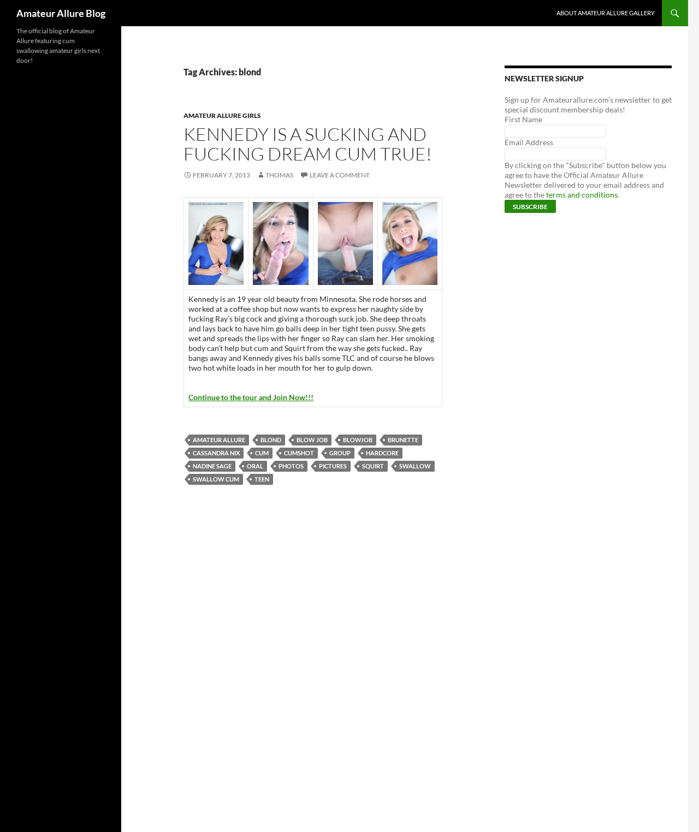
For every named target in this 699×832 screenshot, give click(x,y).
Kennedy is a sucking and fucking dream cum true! (307, 144)
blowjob (357, 439)
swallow (415, 466)
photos (291, 466)
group (340, 452)
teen (261, 479)
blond (270, 439)
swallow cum (216, 479)
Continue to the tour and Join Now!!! (250, 397)
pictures (333, 466)
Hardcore (382, 452)
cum (262, 452)
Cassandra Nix (216, 452)
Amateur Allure (219, 439)
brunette (403, 439)
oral (255, 466)
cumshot (299, 452)
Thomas (279, 175)
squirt (373, 466)
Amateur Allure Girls (222, 115)
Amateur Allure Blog (60, 13)
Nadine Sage (212, 466)
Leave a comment (340, 175)
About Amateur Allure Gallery (605, 12)
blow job (312, 439)
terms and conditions (582, 194)
